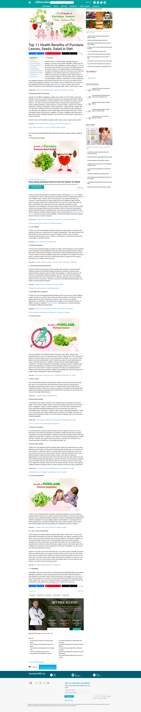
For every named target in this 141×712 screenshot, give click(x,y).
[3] (36, 363)
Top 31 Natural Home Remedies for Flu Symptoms (99, 63)
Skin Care (64, 6)
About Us (88, 2)
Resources (96, 6)
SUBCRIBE (69, 696)
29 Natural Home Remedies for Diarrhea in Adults (48, 284)
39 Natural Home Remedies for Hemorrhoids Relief (44, 288)
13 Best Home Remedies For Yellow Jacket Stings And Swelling (54, 308)
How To (56, 6)
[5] (68, 519)
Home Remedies (46, 6)
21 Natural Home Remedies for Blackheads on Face (99, 66)
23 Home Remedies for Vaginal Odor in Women (98, 160)
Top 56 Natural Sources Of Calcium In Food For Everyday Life (53, 123)
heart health (74, 195)
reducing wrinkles (52, 303)
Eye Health (32, 595)
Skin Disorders (57, 595)
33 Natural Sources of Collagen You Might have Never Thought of (48, 472)
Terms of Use (99, 698)
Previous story (32, 591)
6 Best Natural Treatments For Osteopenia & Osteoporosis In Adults (56, 420)
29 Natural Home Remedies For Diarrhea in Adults (99, 187)
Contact (105, 698)
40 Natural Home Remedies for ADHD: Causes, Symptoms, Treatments (56, 262)
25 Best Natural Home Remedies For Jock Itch (40, 653)
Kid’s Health (48, 595)
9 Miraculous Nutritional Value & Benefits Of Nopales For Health (54, 90)
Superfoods (73, 6)
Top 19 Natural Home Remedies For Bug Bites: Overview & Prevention (49, 312)
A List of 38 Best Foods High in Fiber (45, 242)
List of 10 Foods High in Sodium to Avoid (39, 651)
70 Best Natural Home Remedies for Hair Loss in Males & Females (98, 31)
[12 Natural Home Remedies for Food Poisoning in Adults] (99, 136)
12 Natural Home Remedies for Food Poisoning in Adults (98, 147)
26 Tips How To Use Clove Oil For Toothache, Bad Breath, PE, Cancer (55, 375)
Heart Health (40, 595)
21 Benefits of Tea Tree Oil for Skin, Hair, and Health (99, 61)
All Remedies (91, 78)
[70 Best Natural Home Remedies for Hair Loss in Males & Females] (99, 20)
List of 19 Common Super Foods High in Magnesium (44, 423)
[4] (79, 410)
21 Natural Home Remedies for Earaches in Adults (99, 54)
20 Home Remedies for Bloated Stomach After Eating (99, 157)
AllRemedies (42, 2)
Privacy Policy (69, 700)
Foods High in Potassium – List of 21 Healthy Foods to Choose (47, 127)
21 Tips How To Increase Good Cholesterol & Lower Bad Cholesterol (56, 219)
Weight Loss (65, 595)
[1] (77, 64)
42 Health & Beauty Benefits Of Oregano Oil (47, 565)
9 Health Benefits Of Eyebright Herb (46, 395)
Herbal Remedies (85, 6)
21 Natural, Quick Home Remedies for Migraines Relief (50, 527)
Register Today (76, 629)
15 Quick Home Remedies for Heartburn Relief (98, 173)
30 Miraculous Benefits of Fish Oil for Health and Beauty (46, 223)
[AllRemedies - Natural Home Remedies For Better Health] (31, 683)
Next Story (80, 591)
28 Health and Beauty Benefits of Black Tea (97, 40)
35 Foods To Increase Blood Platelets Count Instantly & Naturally (55, 468)
